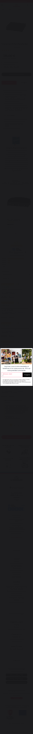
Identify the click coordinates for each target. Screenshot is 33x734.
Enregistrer (27, 375)
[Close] (30, 350)
